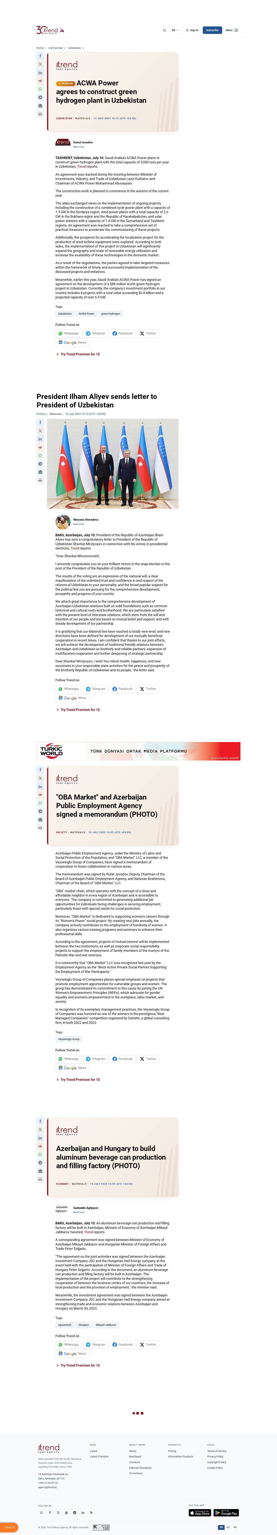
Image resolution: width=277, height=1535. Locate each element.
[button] (40, 56)
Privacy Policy (215, 1456)
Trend (81, 166)
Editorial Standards (140, 1467)
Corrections (136, 1473)
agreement (64, 1324)
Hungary (84, 1324)
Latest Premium (99, 1456)
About (132, 1451)
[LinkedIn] (83, 1512)
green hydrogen (110, 313)
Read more (78, 147)
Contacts (134, 1462)
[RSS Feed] (91, 1512)
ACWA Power (86, 313)
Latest (93, 1451)
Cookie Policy (215, 1467)
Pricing (172, 1451)
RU (235, 1527)
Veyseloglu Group (69, 1039)
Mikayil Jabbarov (106, 1324)
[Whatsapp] (41, 1512)
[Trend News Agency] (48, 1448)
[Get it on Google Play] (226, 1513)
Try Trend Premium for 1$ (80, 354)
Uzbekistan (65, 313)
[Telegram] (74, 1512)
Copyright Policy (216, 1462)
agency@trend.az (47, 1487)
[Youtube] (66, 1512)
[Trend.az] (50, 30)
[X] (58, 1512)
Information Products (180, 1456)
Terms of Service (216, 1451)
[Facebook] (50, 1512)
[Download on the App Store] (200, 1513)
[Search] (164, 30)
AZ (228, 1527)
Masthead (135, 1456)
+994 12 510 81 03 (48, 1482)
